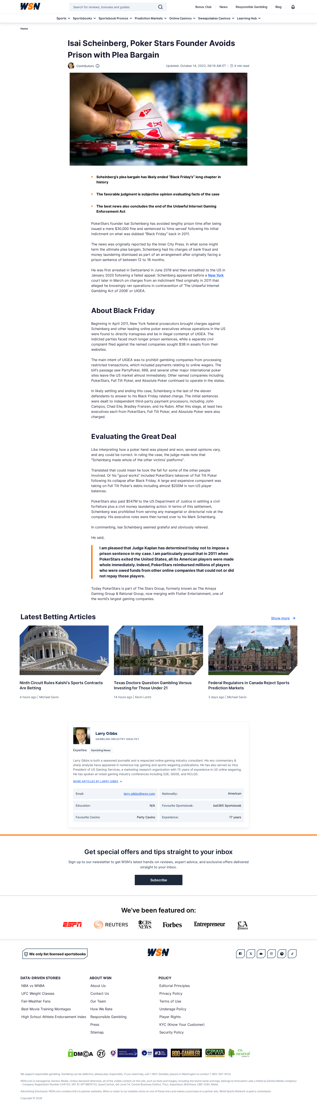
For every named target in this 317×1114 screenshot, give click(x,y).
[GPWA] (215, 1053)
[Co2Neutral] (239, 1053)
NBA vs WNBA (33, 986)
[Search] (160, 6)
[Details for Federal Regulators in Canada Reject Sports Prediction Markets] (252, 650)
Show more (280, 618)
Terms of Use (170, 1001)
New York (216, 275)
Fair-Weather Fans (35, 1001)
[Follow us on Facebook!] (240, 953)
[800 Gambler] (186, 1053)
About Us (98, 986)
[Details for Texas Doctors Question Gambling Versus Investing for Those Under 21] (158, 650)
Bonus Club (203, 7)
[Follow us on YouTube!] (261, 953)
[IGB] (123, 1053)
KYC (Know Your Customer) (182, 1024)
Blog (278, 7)
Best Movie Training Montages (46, 1009)
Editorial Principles (174, 986)
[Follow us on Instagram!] (271, 953)
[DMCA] (80, 1053)
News (224, 7)
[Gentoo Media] (154, 1053)
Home (24, 28)
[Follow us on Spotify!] (282, 953)
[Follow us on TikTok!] (292, 953)
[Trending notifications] (293, 6)
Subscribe (158, 880)
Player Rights (170, 1017)
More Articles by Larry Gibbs (95, 781)
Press (94, 1024)
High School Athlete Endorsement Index (53, 1017)
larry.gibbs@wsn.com (139, 793)
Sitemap (97, 1032)
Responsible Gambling (251, 7)
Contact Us (99, 993)
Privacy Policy (170, 993)
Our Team (98, 1001)
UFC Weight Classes (37, 993)
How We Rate (101, 1009)
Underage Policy (172, 1009)
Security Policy (171, 1032)
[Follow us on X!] (250, 953)
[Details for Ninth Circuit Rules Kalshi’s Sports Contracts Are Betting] (64, 650)
